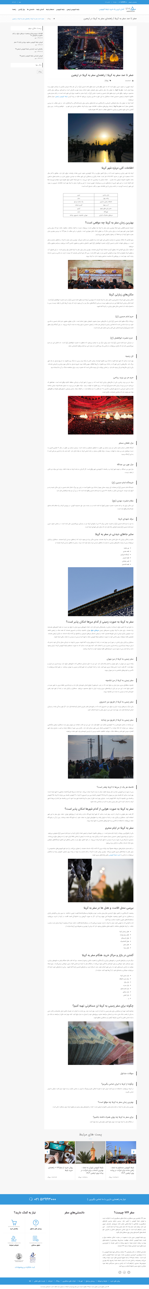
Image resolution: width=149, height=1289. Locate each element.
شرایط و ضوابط (102, 1281)
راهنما (14, 9)
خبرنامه (50, 1281)
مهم (36, 38)
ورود (20, 2)
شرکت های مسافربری (69, 1281)
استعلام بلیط (50, 9)
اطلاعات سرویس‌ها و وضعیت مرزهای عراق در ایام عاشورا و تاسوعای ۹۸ (28, 34)
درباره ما (114, 2)
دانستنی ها (30, 9)
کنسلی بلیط (40, 9)
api (30, 1281)
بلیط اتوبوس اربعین (73, 9)
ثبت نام (14, 2)
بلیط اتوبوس (60, 9)
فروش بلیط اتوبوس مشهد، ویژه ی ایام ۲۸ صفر (28, 42)
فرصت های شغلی (39, 1281)
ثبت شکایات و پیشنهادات (25, 1267)
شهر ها (81, 1281)
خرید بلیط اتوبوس (114, 855)
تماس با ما (107, 2)
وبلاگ (106, 81)
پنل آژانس (21, 9)
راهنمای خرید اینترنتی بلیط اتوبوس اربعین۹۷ (29, 49)
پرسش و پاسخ (90, 1281)
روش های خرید (115, 1281)
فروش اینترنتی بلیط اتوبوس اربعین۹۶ (31, 56)
